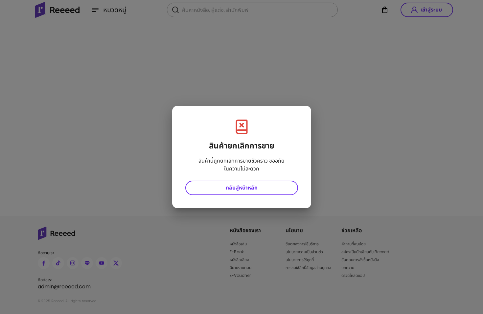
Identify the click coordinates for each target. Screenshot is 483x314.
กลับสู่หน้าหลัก (242, 187)
